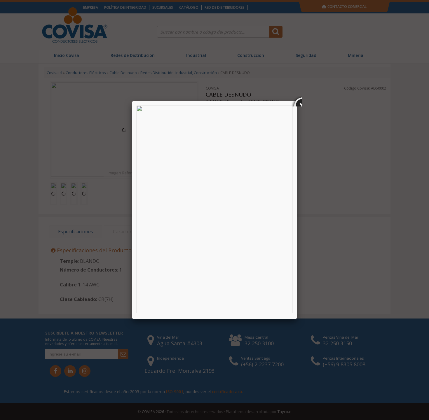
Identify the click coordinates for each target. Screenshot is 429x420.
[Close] (297, 101)
